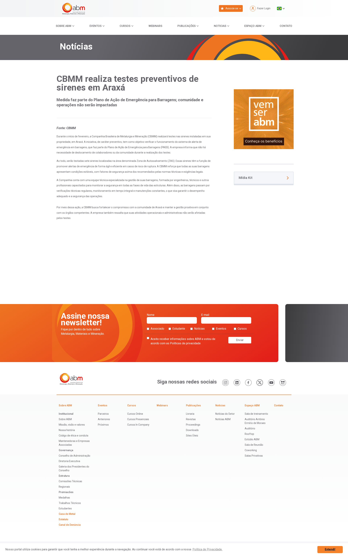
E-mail (205, 315)
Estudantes (65, 508)
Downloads (192, 430)
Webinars (155, 26)
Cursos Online (135, 413)
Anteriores (104, 419)
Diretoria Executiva (69, 461)
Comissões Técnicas (70, 481)
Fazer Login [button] (263, 8)
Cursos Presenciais (138, 419)
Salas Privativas (254, 455)
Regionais (64, 486)
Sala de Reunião (254, 444)
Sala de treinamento (256, 413)
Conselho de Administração (74, 455)
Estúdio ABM (252, 439)
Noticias (220, 26)
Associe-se (231, 8)
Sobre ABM (63, 26)
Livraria (190, 413)
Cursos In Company (138, 424)
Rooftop (249, 433)
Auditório (250, 428)
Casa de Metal (67, 513)
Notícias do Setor (225, 413)
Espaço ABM (252, 26)
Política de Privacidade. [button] (207, 549)
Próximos (103, 424)
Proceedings (193, 424)
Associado (157, 328)
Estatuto (63, 519)
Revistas (191, 419)
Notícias (199, 328)
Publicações (186, 26)
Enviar (240, 340)
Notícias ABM (223, 419)
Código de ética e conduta (73, 435)
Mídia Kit (245, 178)
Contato (286, 26)
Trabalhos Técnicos (70, 503)
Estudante (178, 328)
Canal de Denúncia (70, 524)
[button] (281, 8)
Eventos (96, 26)
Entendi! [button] (330, 549)
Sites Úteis (192, 435)
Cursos (125, 26)
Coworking (251, 450)
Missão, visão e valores (72, 424)
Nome (150, 315)
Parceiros (103, 413)
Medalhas (64, 497)
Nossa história (67, 430)
